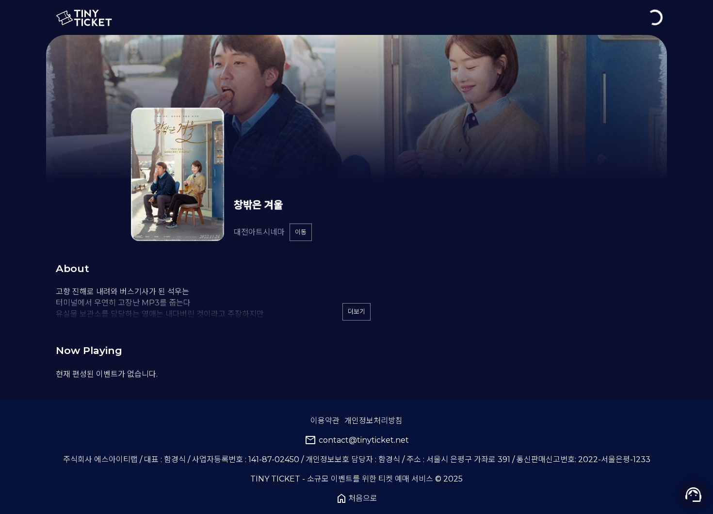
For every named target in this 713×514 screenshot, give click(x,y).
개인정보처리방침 (373, 420)
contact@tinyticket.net (357, 440)
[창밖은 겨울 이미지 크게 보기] (177, 174)
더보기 (356, 311)
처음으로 (356, 498)
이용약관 (325, 420)
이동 (301, 232)
